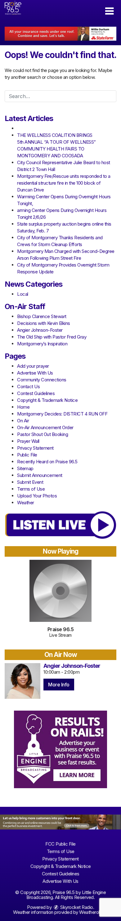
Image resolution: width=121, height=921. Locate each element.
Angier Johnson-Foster (40, 330)
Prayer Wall (28, 441)
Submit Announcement (39, 475)
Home (23, 407)
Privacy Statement (35, 448)
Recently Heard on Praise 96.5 (47, 462)
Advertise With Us (35, 373)
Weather (25, 502)
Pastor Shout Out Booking (42, 434)
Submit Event (30, 482)
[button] (109, 11)
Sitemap (25, 468)
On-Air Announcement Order (45, 427)
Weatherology (93, 912)
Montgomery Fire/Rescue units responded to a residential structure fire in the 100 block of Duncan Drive (63, 183)
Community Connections (41, 380)
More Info (58, 684)
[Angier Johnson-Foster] (22, 681)
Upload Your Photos (37, 496)
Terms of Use (31, 489)
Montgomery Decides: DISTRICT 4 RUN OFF (62, 414)
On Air (23, 421)
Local (22, 294)
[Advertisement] (60, 34)
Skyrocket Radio (76, 907)
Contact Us (28, 386)
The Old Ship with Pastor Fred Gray (51, 337)
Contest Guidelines (36, 393)
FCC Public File (60, 844)
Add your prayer (33, 366)
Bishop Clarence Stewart (41, 316)
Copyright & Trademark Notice (47, 400)
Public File (27, 455)
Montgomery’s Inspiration (42, 344)
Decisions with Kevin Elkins (43, 323)
